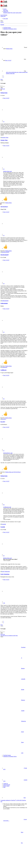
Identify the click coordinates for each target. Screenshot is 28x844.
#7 (3, 450)
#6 (3, 398)
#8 (3, 504)
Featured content (6, 12)
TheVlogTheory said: (8, 453)
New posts (5, 10)
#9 (3, 555)
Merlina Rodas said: (7, 171)
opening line (24, 72)
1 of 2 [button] (2, 80)
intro (10, 72)
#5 (3, 332)
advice (7, 72)
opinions (8, 73)
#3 (3, 235)
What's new (5, 11)
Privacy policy (6, 785)
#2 (3, 169)
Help (4, 787)
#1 (3, 121)
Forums (5, 9)
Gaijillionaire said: (7, 507)
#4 (3, 283)
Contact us (5, 783)
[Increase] (3, 86)
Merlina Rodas (9, 48)
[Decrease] (4, 86)
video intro (12, 73)
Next (2, 79)
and (13, 472)
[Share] (13, 109)
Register (2, 24)
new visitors (19, 72)
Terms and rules (6, 784)
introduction (14, 72)
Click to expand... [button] (7, 186)
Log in (2, 22)
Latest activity (18, 12)
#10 (4, 603)
